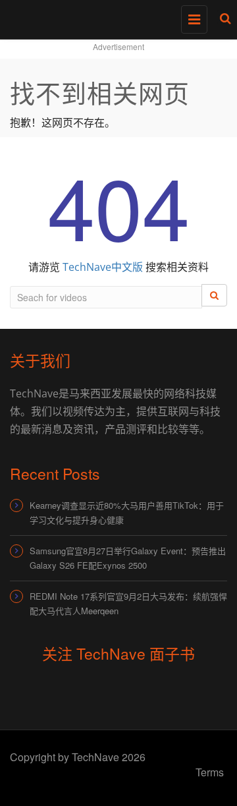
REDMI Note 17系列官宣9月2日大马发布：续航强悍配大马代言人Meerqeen (128, 603)
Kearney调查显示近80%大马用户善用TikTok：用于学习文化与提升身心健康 (127, 512)
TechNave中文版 (103, 267)
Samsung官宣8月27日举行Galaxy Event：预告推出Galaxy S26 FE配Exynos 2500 (128, 557)
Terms (210, 772)
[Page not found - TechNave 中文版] (115, 16)
